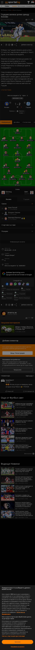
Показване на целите (17, 646)
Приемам (17, 642)
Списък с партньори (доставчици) (13, 636)
